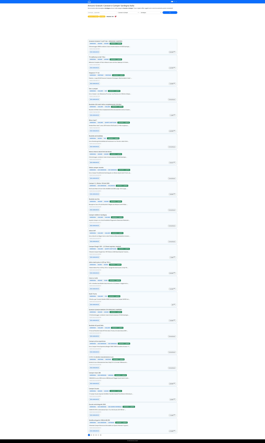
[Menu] (176, 1)
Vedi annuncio (94, 52)
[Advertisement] (132, 28)
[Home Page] (89, 1)
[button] (170, 12)
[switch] (172, 1)
